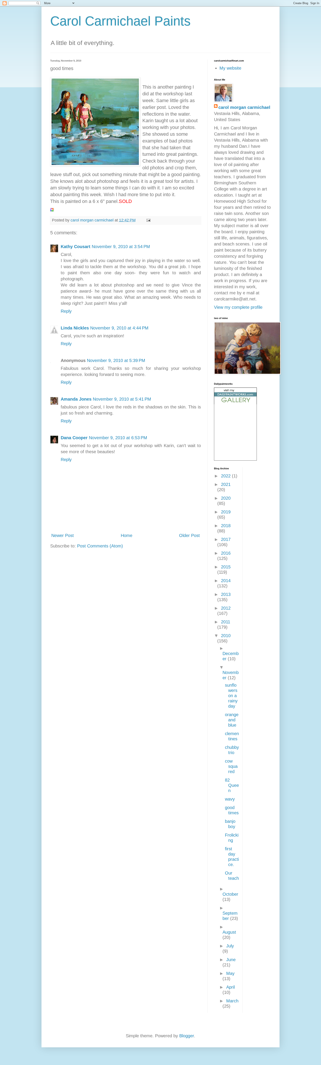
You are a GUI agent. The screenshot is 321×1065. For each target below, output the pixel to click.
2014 (226, 580)
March (232, 1000)
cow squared (231, 766)
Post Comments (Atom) (100, 546)
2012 (226, 608)
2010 (226, 635)
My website (230, 68)
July (230, 945)
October (230, 894)
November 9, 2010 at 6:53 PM (118, 437)
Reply (66, 311)
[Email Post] (148, 220)
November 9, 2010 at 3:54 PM (121, 246)
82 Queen (232, 785)
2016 (226, 553)
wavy (230, 799)
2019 (226, 511)
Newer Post (62, 535)
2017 (226, 539)
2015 (226, 566)
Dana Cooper (74, 437)
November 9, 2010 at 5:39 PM (116, 360)
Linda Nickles (75, 328)
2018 (226, 525)
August (229, 932)
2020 (226, 498)
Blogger (186, 1035)
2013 (226, 594)
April (230, 987)
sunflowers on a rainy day (231, 695)
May (230, 973)
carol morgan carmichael (244, 107)
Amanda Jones (76, 399)
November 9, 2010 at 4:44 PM (119, 328)
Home (126, 535)
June (231, 959)
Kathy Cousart (75, 246)
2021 (226, 484)
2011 (225, 621)
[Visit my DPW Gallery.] (235, 402)
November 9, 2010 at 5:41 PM (122, 399)
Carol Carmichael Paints (120, 21)
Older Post (189, 535)
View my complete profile (238, 307)
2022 (226, 475)
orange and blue (231, 719)
